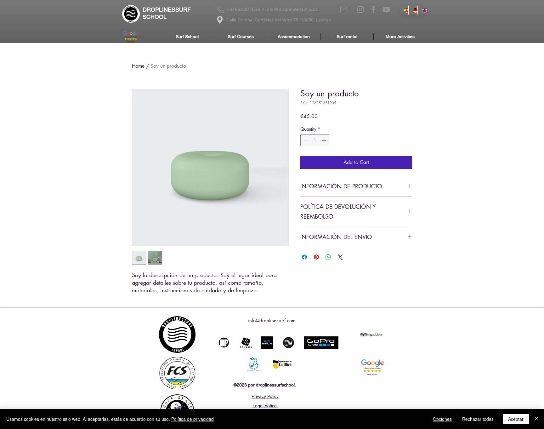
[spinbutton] (314, 140)
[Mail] (343, 9)
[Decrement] (305, 140)
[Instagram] (360, 9)
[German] (412, 10)
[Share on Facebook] (304, 257)
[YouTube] (386, 9)
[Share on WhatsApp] (328, 257)
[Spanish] (404, 10)
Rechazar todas (478, 419)
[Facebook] (373, 9)
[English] (421, 10)
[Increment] (324, 140)
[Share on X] (340, 257)
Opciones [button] (442, 419)
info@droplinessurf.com (291, 9)
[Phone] (220, 9)
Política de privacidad (192, 419)
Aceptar (516, 419)
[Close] (536, 419)
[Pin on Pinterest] (316, 257)
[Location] (220, 19)
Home (138, 66)
